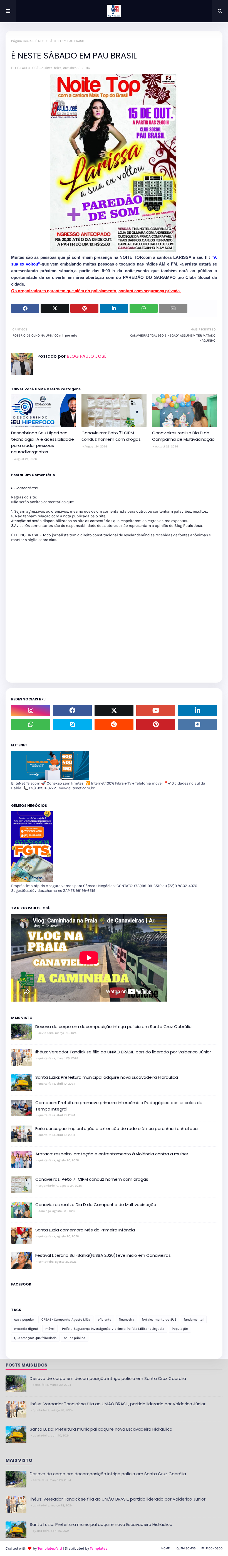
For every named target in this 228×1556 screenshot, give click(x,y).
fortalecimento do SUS (159, 1319)
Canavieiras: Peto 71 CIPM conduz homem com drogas (111, 436)
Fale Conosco (211, 1548)
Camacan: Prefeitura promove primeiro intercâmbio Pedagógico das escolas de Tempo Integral (118, 1106)
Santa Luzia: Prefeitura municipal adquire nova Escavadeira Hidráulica (106, 1077)
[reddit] (114, 724)
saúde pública (74, 1338)
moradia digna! (26, 1329)
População (180, 1329)
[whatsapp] (30, 724)
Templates (98, 1548)
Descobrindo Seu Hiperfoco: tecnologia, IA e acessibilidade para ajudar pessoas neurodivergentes (42, 442)
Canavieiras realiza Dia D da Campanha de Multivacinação (183, 436)
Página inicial (22, 41)
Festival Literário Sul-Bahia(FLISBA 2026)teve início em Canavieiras (103, 1255)
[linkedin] (197, 710)
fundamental (194, 1319)
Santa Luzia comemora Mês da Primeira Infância (85, 1230)
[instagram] (30, 710)
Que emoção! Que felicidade (35, 1338)
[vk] (197, 724)
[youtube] (155, 710)
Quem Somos (186, 1548)
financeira (126, 1319)
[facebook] (72, 710)
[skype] (72, 724)
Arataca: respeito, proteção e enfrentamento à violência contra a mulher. (112, 1154)
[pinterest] (155, 724)
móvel (49, 1329)
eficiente (104, 1319)
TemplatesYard (50, 1548)
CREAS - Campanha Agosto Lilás (65, 1319)
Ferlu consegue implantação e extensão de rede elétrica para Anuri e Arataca (116, 1128)
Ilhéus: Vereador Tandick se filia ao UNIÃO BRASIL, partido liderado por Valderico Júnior (123, 1052)
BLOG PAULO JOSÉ (25, 68)
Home (165, 1548)
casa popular (24, 1319)
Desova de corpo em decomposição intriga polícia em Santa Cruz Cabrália (113, 1026)
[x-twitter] (114, 710)
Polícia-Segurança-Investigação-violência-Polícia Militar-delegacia (113, 1329)
